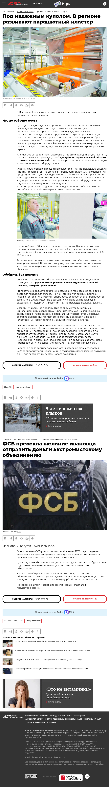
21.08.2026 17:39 (9, 439)
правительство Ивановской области (19, 98)
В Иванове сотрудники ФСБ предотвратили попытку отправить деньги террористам (52, 650)
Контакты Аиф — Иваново (36, 716)
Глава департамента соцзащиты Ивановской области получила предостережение (51, 669)
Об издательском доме (61, 716)
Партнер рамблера (49, 776)
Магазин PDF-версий (34, 719)
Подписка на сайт (92, 719)
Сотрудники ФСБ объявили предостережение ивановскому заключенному (48, 659)
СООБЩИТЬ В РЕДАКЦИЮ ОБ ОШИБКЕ (40, 722)
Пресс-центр (79, 716)
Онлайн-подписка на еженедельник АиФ (63, 719)
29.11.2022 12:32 (9, 12)
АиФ (19, 532)
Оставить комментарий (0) (85, 365)
